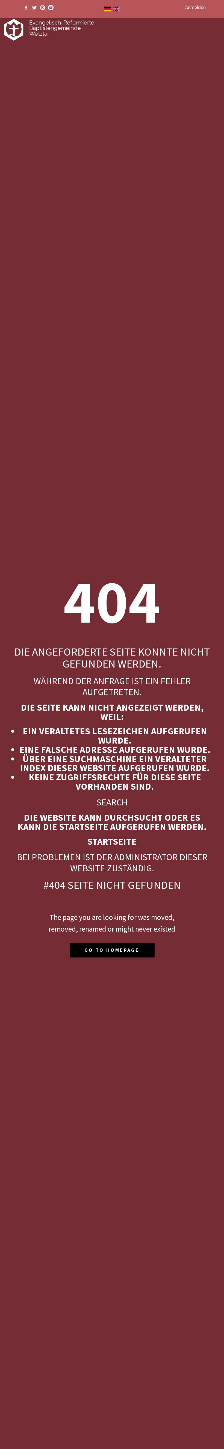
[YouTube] (51, 7)
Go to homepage (111, 950)
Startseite (112, 841)
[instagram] (42, 7)
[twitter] (34, 7)
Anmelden (195, 7)
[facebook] (26, 7)
